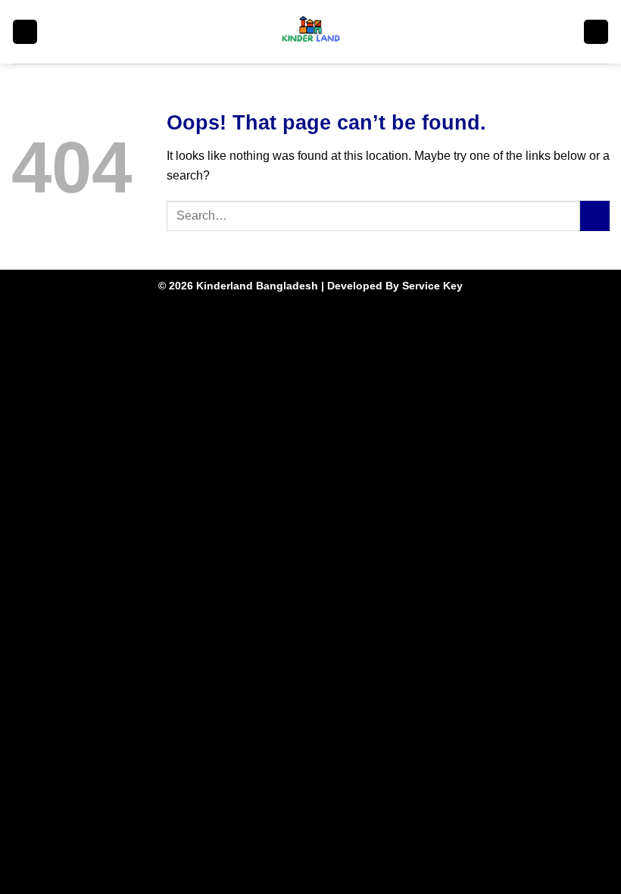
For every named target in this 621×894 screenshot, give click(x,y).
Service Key (432, 286)
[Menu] (25, 32)
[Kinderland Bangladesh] (310, 32)
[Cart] (596, 32)
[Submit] (595, 215)
